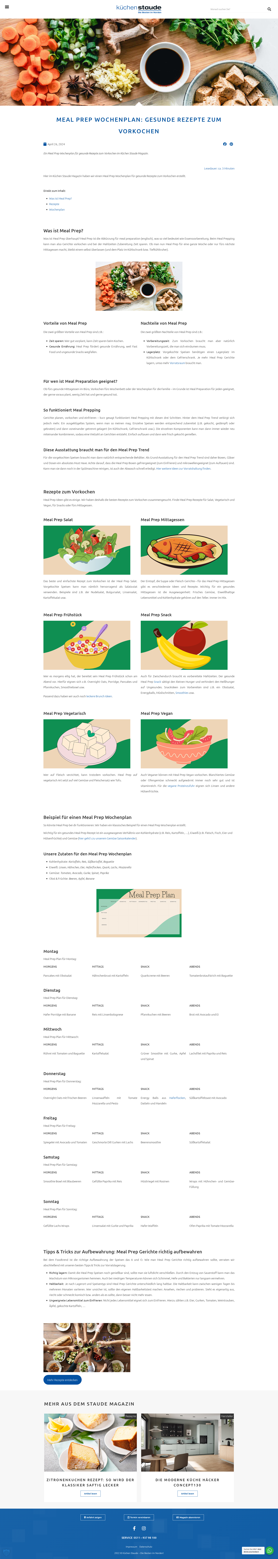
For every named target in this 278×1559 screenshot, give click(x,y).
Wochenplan (57, 209)
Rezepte (54, 204)
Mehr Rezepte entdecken (62, 1380)
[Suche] (269, 9)
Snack (158, 681)
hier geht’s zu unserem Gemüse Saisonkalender (107, 838)
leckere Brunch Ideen (99, 696)
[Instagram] (143, 1528)
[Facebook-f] (134, 1528)
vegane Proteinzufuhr (182, 785)
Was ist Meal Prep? (60, 198)
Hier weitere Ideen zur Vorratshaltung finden (183, 468)
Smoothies (182, 692)
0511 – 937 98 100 (145, 1537)
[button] (7, 7)
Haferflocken (177, 1097)
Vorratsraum (178, 363)
